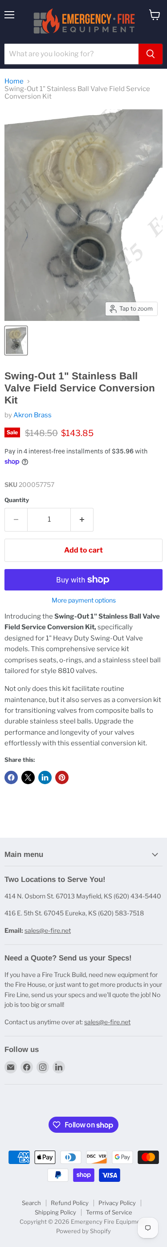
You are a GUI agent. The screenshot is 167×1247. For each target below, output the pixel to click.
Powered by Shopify (83, 1231)
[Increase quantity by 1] (82, 519)
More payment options (84, 600)
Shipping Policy (55, 1212)
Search (31, 1202)
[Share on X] (28, 777)
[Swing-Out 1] (16, 340)
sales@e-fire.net (47, 930)
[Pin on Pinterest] (62, 777)
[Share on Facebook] (11, 777)
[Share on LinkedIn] (45, 777)
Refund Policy (70, 1202)
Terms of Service (109, 1212)
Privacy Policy (117, 1202)
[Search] (150, 54)
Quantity (16, 500)
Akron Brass (32, 415)
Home (14, 81)
